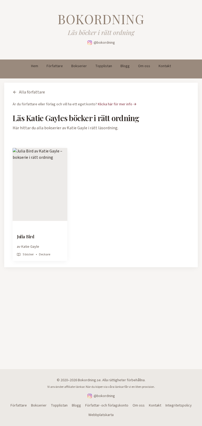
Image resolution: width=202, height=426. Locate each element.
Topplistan (103, 66)
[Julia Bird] (40, 184)
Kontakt (165, 66)
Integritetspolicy (178, 405)
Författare (55, 66)
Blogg (125, 66)
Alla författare (32, 92)
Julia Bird (25, 236)
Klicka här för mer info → (117, 104)
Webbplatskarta (101, 415)
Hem (34, 66)
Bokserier (79, 66)
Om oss (144, 66)
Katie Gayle (30, 246)
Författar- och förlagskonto (106, 405)
